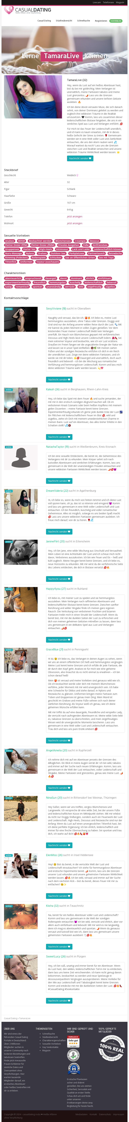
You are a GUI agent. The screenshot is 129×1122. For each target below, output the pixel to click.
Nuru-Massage (13, 253)
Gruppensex (12, 249)
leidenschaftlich (93, 282)
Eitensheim (83, 542)
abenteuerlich (13, 278)
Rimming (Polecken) (16, 257)
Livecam (97, 2)
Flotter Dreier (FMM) (42, 245)
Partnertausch (96, 253)
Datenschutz (105, 1114)
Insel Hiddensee (83, 855)
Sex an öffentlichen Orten (80, 257)
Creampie (80, 240)
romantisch (22, 286)
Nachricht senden (79, 158)
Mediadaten (82, 1114)
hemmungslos (58, 282)
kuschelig (75, 282)
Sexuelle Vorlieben (51, 1043)
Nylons (30, 253)
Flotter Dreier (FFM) (16, 245)
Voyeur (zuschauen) (47, 261)
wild (81, 286)
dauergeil (50, 278)
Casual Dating (44, 21)
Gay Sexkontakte (50, 1047)
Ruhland (82, 589)
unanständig (53, 286)
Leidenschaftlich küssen (107, 249)
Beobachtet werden (40, 240)
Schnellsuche (83, 21)
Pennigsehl (81, 650)
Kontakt (93, 1114)
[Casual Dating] (28, 11)
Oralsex (42, 253)
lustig (8, 286)
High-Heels (45, 249)
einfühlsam (104, 278)
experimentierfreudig (17, 282)
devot (63, 278)
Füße (86, 245)
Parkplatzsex (76, 253)
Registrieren (108, 21)
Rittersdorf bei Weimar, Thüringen (95, 798)
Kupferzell (85, 751)
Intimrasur (62, 249)
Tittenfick (10, 261)
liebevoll (111, 282)
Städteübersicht (64, 21)
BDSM (21, 240)
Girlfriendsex (100, 245)
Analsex (9, 240)
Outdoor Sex (58, 253)
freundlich (40, 282)
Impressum (118, 1114)
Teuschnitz (77, 906)
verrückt (70, 286)
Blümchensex (63, 240)
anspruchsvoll (33, 278)
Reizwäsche (115, 253)
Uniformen (26, 261)
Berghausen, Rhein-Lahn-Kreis (89, 390)
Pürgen (81, 957)
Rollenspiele (39, 257)
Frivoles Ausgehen (68, 245)
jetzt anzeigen (74, 216)
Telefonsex (108, 2)
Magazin (120, 2)
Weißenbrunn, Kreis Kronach (98, 447)
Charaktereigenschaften (54, 1040)
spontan (37, 286)
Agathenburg (87, 491)
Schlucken (55, 257)
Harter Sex (29, 249)
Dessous (94, 240)
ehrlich (90, 278)
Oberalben (84, 309)
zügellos (110, 286)
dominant (76, 278)
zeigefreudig (94, 286)
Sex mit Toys (106, 257)
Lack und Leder (81, 249)
